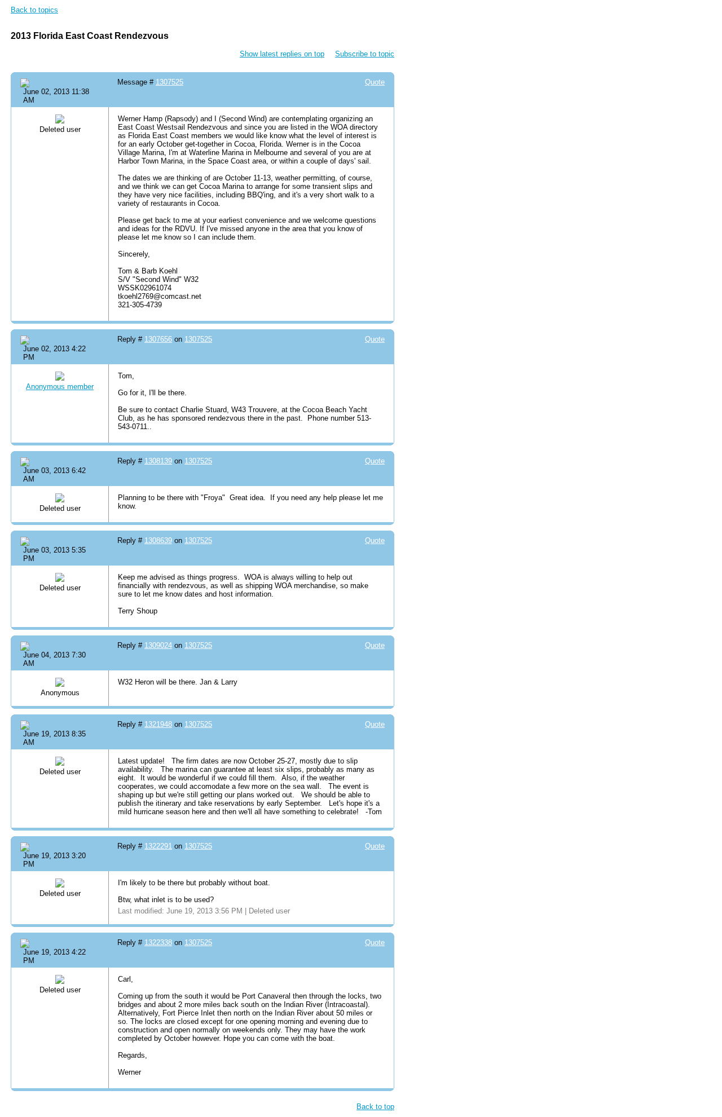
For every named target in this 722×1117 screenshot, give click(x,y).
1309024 (158, 645)
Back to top (375, 1106)
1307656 (158, 339)
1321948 (158, 724)
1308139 (158, 461)
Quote (375, 82)
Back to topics (34, 10)
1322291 (158, 846)
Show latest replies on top (282, 54)
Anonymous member (60, 386)
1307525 (169, 82)
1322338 (158, 942)
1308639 (158, 540)
